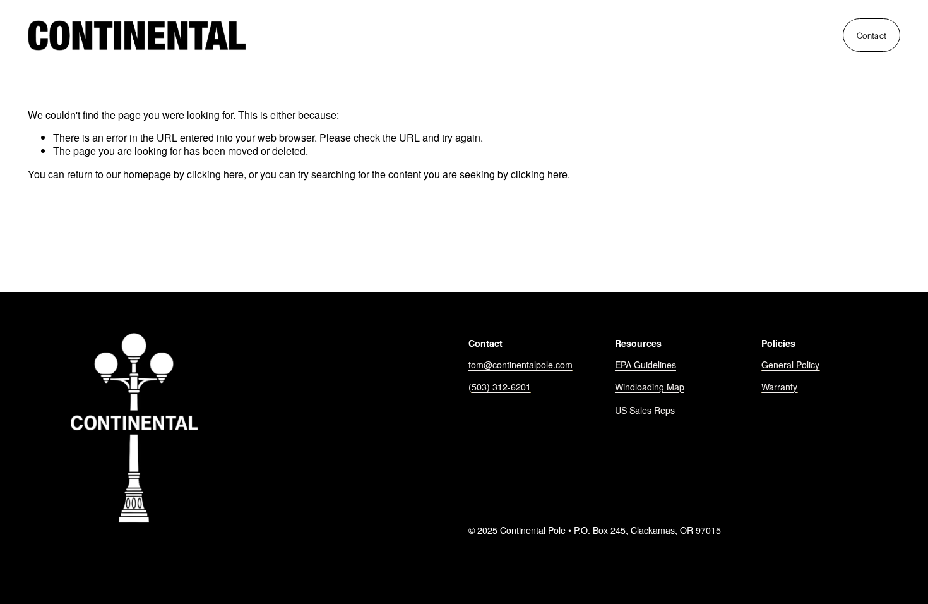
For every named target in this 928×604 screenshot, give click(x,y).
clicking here (215, 174)
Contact (871, 35)
